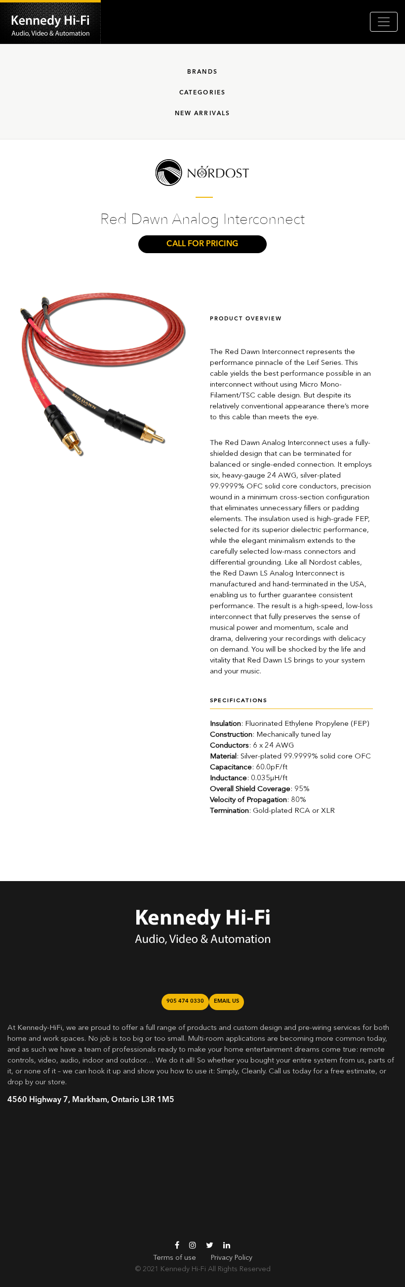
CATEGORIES (202, 93)
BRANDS (202, 72)
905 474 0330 (185, 1001)
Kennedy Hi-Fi (183, 1269)
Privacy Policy (231, 1257)
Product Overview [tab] (246, 319)
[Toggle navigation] (384, 22)
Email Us (226, 1001)
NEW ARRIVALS (203, 114)
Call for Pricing (202, 244)
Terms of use (174, 1257)
